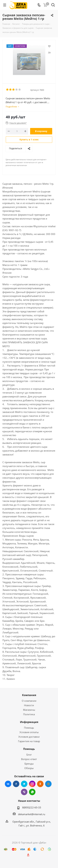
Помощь (29, 727)
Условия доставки (29, 736)
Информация (29, 722)
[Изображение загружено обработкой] (29, 60)
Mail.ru (48, 784)
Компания (29, 695)
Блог (29, 754)
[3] (13, 89)
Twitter (24, 784)
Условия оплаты (29, 732)
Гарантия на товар (29, 741)
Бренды (29, 763)
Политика (29, 714)
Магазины (29, 709)
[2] (10, 89)
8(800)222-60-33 (31, 807)
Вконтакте (8, 784)
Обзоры (29, 768)
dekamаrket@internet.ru (31, 814)
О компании (29, 700)
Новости (29, 705)
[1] (7, 89)
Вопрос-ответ (29, 759)
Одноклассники (40, 784)
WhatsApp (32, 792)
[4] (16, 89)
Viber (24, 792)
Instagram (32, 784)
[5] (19, 89)
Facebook (16, 784)
